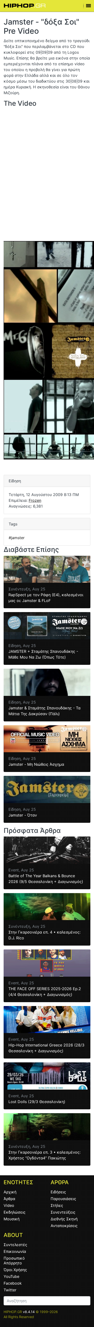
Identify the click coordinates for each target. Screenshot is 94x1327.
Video (9, 1205)
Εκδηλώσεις (15, 1212)
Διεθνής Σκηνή (64, 1218)
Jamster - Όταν (22, 815)
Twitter (10, 1290)
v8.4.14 (29, 1312)
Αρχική (10, 1192)
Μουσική (12, 1218)
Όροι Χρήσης (15, 1269)
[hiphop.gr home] (25, 5)
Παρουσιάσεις (63, 1198)
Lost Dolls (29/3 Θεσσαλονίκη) (36, 1101)
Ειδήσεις (58, 1192)
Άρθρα (9, 1198)
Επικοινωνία (15, 1251)
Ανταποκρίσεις (64, 1225)
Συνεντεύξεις (63, 1212)
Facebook (13, 1283)
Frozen (35, 500)
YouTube (11, 1276)
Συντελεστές (15, 1244)
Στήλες (57, 1205)
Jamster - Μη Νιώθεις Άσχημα (36, 764)
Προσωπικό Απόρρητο (14, 1260)
